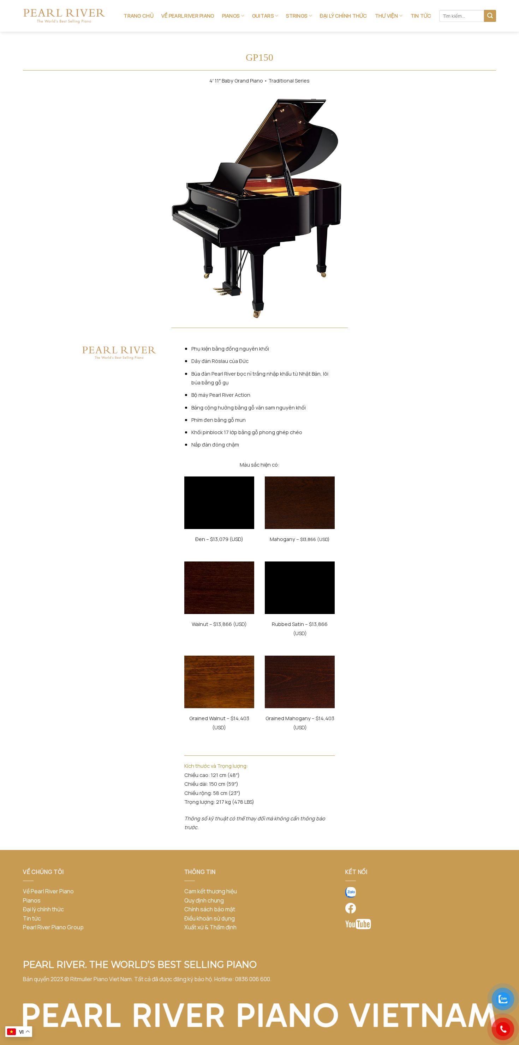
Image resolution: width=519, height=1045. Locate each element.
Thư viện (386, 15)
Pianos (231, 15)
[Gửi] (490, 16)
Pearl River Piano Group (53, 927)
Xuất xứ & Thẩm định (210, 927)
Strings (296, 15)
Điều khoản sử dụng (209, 918)
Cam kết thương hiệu (210, 891)
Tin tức (421, 15)
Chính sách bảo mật (209, 909)
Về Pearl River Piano (187, 15)
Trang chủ (139, 15)
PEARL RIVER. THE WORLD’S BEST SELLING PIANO (140, 964)
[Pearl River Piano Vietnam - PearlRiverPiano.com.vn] (64, 16)
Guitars (263, 15)
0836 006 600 (252, 979)
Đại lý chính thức (343, 15)
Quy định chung (204, 900)
